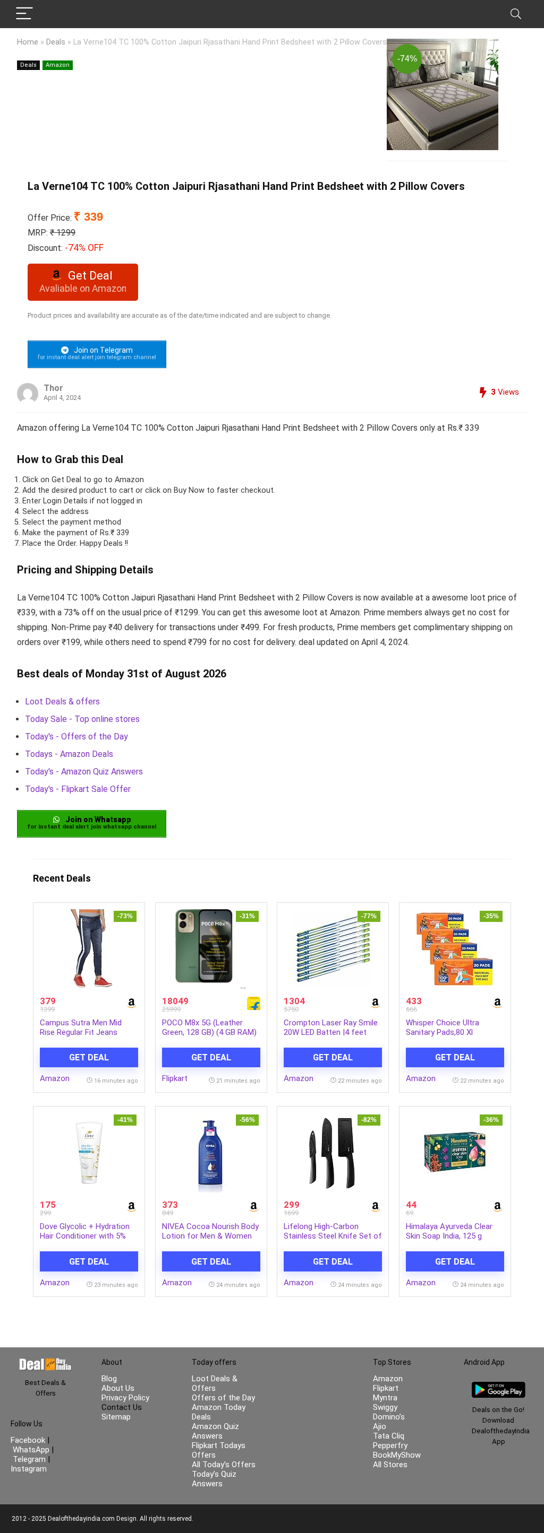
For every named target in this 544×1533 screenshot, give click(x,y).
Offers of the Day (223, 1398)
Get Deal (89, 1057)
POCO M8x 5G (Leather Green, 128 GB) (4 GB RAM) (209, 1027)
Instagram (29, 1469)
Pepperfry (390, 1445)
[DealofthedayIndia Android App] (498, 1386)
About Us (117, 1388)
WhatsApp (31, 1449)
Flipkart (175, 1078)
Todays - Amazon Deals (69, 754)
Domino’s (389, 1417)
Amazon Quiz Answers (215, 1431)
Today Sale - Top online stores (82, 719)
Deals (55, 42)
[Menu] (24, 14)
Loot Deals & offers (62, 701)
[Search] (516, 14)
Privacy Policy (125, 1398)
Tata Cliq (388, 1436)
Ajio (379, 1426)
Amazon (58, 65)
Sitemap (116, 1417)
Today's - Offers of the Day (76, 736)
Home (27, 42)
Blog (109, 1378)
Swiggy (385, 1407)
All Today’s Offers (224, 1464)
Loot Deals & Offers (214, 1383)
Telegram (29, 1459)
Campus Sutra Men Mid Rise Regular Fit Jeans (81, 1027)
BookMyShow (397, 1455)
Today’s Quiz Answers (214, 1478)
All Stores (390, 1464)
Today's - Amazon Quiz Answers (84, 771)
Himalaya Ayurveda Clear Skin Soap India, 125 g (449, 1231)
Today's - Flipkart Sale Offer (78, 789)
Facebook (29, 1440)
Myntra (385, 1398)
